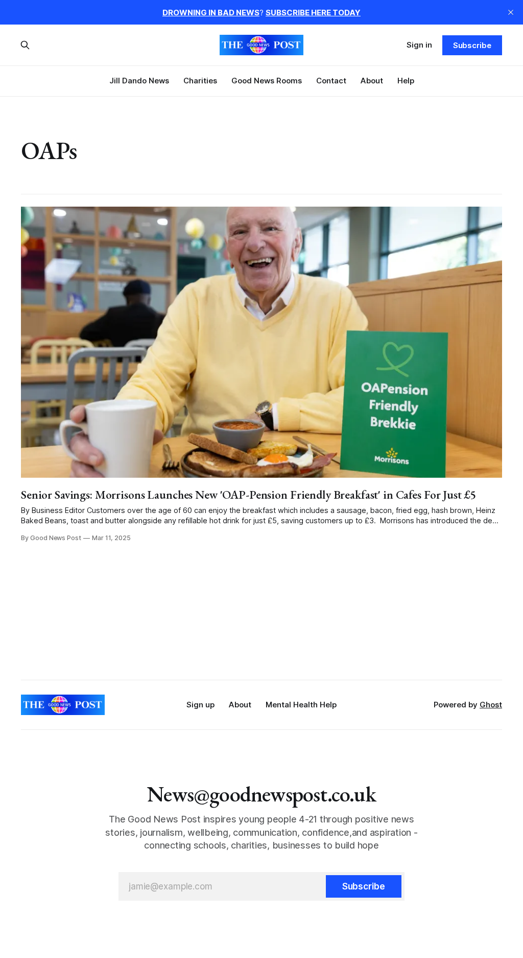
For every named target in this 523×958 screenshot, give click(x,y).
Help (405, 80)
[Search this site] (25, 45)
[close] (511, 12)
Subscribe (472, 45)
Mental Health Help (301, 704)
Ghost (491, 704)
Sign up (200, 704)
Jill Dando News (139, 80)
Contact (331, 80)
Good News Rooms (266, 80)
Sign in (419, 45)
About (372, 80)
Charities (200, 80)
